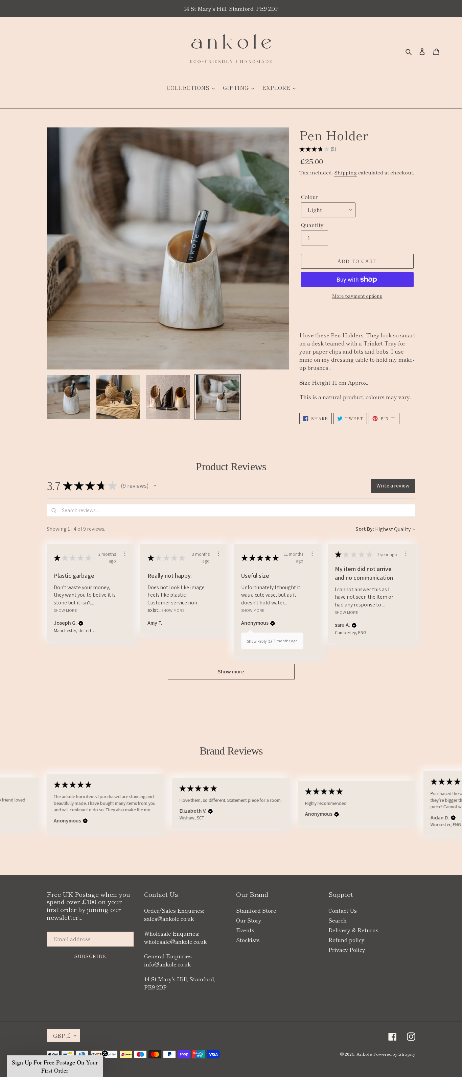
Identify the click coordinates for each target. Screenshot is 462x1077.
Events (245, 930)
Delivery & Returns (353, 930)
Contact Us (342, 910)
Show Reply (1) (259, 641)
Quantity (312, 225)
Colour (309, 197)
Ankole (364, 1054)
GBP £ (61, 1035)
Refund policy (346, 940)
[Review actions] (125, 553)
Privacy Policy (346, 950)
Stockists (248, 940)
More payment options (357, 295)
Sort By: (364, 528)
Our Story (248, 920)
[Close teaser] (104, 1053)
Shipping (345, 172)
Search (337, 920)
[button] (155, 486)
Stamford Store (256, 910)
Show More (65, 610)
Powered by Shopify (394, 1054)
